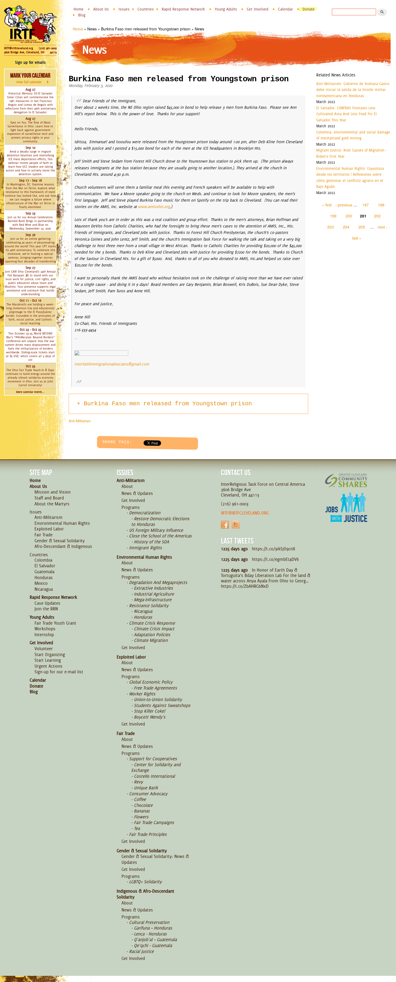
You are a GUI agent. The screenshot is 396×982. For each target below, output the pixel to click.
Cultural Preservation (149, 922)
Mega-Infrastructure (152, 599)
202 (377, 216)
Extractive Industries (153, 588)
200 (349, 216)
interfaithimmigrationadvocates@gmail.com (111, 364)
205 (362, 227)
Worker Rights (142, 693)
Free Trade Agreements (155, 688)
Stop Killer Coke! (149, 711)
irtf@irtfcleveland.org (245, 513)
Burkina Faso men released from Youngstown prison (168, 403)
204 (346, 227)
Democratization (144, 512)
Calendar (285, 9)
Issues (124, 9)
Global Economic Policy (150, 682)
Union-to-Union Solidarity (158, 699)
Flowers (141, 816)
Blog (81, 15)
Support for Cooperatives (153, 758)
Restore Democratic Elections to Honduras (160, 521)
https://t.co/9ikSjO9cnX (273, 548)
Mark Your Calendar (30, 78)
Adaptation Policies (152, 634)
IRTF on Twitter (236, 524)
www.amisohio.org (154, 206)
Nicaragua (43, 589)
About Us (101, 9)
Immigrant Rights (145, 547)
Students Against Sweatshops (162, 705)
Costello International (154, 776)
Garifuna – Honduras (153, 928)
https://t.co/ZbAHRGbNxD (245, 586)
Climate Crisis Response (152, 623)
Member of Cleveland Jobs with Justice (346, 514)
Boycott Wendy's (149, 717)
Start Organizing (49, 654)
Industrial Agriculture (154, 594)
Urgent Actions (48, 666)
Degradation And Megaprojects (158, 582)
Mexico (41, 583)
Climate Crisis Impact (154, 628)
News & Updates (137, 493)
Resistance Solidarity (148, 605)
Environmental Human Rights (62, 523)
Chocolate (143, 805)
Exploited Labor (49, 529)
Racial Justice (141, 951)
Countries (145, 9)
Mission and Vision (52, 492)
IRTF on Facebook (225, 524)
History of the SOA (151, 541)
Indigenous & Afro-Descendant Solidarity (145, 894)
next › (382, 227)
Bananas (142, 811)
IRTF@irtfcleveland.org (18, 48)
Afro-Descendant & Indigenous (63, 546)
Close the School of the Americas (160, 535)
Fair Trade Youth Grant (55, 623)
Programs (130, 507)
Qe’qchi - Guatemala (153, 945)
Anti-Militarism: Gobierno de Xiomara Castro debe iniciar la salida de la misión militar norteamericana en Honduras (352, 90)
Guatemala (44, 571)
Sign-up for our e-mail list (58, 671)
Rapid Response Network (183, 9)
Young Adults (226, 9)
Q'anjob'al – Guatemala (155, 939)
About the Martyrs (52, 503)
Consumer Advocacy (148, 793)
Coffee (140, 799)
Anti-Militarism (80, 420)
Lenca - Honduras (150, 934)
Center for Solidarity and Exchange (155, 767)
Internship (44, 634)
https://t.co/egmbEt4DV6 (275, 559)
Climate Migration (151, 640)
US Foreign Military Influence (156, 530)
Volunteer (43, 648)
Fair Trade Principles (148, 834)
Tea (137, 828)
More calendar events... (30, 392)
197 (365, 204)
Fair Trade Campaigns (154, 822)
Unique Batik (146, 787)
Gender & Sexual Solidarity (59, 540)
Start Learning (47, 660)
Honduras (43, 577)
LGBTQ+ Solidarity (145, 881)
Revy (138, 781)
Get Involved (257, 9)
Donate (309, 9)
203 (330, 227)
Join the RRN (46, 608)
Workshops (44, 628)
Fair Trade (43, 534)
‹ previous (343, 204)
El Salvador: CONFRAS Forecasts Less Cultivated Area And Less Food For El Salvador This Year (346, 114)
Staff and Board (49, 498)
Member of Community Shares (346, 480)
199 (333, 216)
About (127, 486)
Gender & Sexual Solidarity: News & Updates (155, 859)
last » (356, 238)
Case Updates (47, 603)
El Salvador (44, 565)
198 (381, 204)
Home (79, 9)
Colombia (43, 560)
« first (327, 204)
